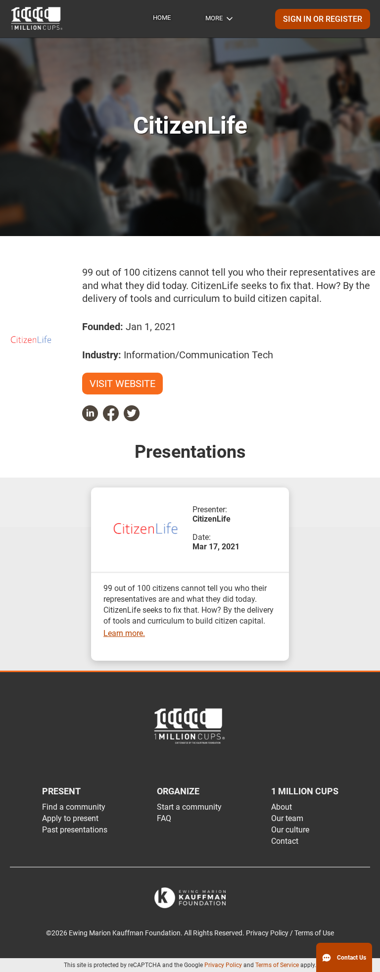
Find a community (73, 807)
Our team (287, 818)
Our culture (290, 829)
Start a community (189, 807)
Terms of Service (277, 965)
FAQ (164, 818)
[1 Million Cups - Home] (37, 19)
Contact (284, 841)
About (281, 807)
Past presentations (74, 829)
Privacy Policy (223, 965)
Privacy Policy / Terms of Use (290, 933)
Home (162, 17)
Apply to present (70, 818)
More (214, 18)
